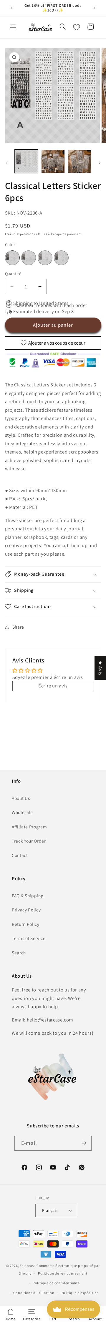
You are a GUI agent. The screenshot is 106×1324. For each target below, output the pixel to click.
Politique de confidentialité (56, 1283)
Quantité (13, 273)
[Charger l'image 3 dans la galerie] (80, 161)
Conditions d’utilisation (33, 1292)
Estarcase (28, 1265)
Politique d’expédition (80, 1292)
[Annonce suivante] (94, 7)
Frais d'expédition (19, 234)
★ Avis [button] (100, 667)
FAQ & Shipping (27, 895)
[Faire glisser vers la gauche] (6, 162)
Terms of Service (29, 938)
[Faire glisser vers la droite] (99, 162)
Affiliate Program (29, 827)
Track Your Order (29, 841)
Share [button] (18, 627)
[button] (13, 27)
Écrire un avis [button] (53, 685)
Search (19, 953)
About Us (21, 798)
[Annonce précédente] (11, 7)
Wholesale (22, 812)
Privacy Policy (26, 910)
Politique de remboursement (62, 1273)
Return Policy (25, 924)
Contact (20, 855)
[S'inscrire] (84, 1143)
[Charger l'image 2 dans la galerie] (53, 161)
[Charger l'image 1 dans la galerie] (26, 161)
